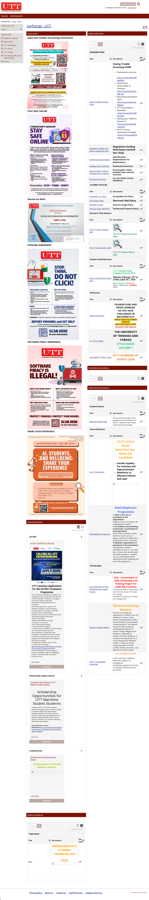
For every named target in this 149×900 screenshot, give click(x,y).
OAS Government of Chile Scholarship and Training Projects (99, 589)
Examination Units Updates (98, 368)
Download (53, 667)
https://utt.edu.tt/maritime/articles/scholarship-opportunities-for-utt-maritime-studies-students (47, 729)
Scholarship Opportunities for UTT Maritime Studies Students (43, 683)
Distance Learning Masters (99, 627)
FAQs (30, 862)
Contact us (61, 893)
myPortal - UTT (7, 26)
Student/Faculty (128, 4)
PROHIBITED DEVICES (97, 179)
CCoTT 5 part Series (96, 472)
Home (4, 16)
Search (6, 61)
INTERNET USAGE (96, 205)
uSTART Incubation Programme (42, 543)
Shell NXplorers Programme (99, 534)
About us (49, 893)
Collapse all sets (78, 530)
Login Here (132, 8)
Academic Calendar (10, 38)
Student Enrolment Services (98, 388)
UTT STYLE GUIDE (96, 341)
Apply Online (8, 42)
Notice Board (32, 33)
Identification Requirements (99, 160)
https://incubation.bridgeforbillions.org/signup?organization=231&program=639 (46, 647)
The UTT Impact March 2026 (100, 248)
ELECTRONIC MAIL (96, 201)
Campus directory (93, 893)
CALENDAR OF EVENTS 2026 (100, 357)
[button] (39, 826)
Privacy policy (35, 893)
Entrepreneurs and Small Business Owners (43, 758)
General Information (34, 522)
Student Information (96, 33)
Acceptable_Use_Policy (97, 196)
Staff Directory (76, 893)
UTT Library (7, 49)
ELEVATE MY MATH (96, 316)
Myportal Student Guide (98, 421)
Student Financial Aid (35, 815)
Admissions (16, 16)
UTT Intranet (8, 52)
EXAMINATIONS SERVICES (99, 166)
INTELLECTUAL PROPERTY (99, 209)
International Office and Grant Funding (12, 57)
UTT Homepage (9, 45)
